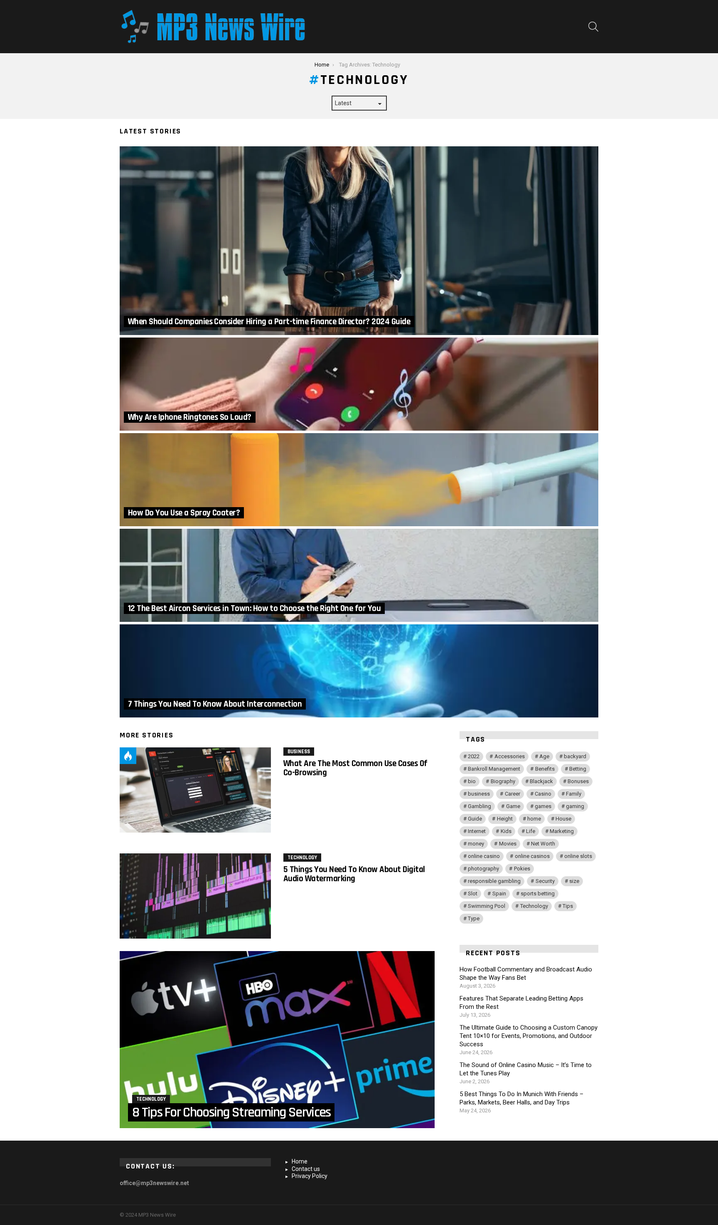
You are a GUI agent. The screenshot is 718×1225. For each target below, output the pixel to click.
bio (472, 781)
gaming (575, 806)
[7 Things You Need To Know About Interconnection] (359, 670)
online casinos (532, 856)
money (476, 843)
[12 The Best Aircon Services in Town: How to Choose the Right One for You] (359, 575)
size (574, 881)
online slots (578, 856)
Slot (472, 893)
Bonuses (578, 781)
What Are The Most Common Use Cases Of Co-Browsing (355, 768)
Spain (499, 893)
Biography (503, 781)
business (479, 794)
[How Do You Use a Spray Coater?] (359, 479)
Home (299, 1161)
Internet (477, 831)
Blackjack (541, 781)
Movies (507, 843)
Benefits (545, 769)
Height (505, 819)
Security (545, 881)
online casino (484, 856)
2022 (473, 756)
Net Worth (543, 843)
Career (512, 794)
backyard (575, 756)
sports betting (538, 893)
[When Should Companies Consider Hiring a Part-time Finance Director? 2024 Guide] (359, 240)
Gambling (479, 806)
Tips (568, 906)
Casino (543, 794)
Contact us (306, 1169)
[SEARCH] (593, 26)
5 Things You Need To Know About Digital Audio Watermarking (354, 874)
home (534, 819)
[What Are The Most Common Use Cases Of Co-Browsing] (195, 790)
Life (530, 831)
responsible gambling (494, 881)
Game (513, 806)
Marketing (562, 831)
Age (544, 756)
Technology (302, 857)
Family (573, 794)
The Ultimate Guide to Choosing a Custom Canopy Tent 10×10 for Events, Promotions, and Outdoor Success (529, 1036)
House (563, 819)
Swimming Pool (486, 906)
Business (299, 751)
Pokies (522, 868)
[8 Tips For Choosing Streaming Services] (277, 1039)
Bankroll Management (494, 769)
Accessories (509, 756)
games (543, 806)
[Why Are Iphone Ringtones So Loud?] (359, 384)
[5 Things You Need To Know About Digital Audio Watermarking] (195, 896)
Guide (475, 819)
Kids (506, 831)
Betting (577, 769)
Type (473, 918)
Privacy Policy (309, 1176)
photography (483, 868)
